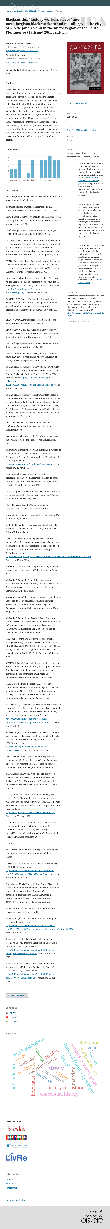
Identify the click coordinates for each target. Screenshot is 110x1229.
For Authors (11, 1183)
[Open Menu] (6, 3)
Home (8, 11)
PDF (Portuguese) (79, 103)
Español (12, 1017)
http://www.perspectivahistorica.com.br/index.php (30, 812)
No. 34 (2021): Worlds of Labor (38, 11)
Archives (18, 11)
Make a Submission (17, 995)
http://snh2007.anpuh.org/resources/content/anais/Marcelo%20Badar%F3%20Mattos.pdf (48, 556)
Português (13, 1021)
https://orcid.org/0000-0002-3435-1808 (22, 62)
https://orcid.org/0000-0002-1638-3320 (22, 50)
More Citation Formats (79, 321)
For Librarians (12, 1187)
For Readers (11, 1179)
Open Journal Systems (16, 1200)
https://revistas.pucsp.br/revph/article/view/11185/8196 (32, 464)
